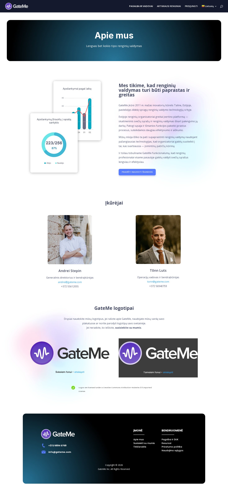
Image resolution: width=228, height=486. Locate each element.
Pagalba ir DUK (170, 439)
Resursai (166, 443)
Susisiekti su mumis (144, 443)
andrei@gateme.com (70, 282)
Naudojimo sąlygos (172, 450)
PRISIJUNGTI (191, 6)
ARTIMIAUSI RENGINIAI (169, 6)
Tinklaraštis (139, 446)
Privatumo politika (172, 446)
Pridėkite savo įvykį (114, 478)
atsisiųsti (79, 372)
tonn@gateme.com (158, 281)
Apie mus (138, 439)
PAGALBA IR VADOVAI (141, 6)
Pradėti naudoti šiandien (137, 172)
